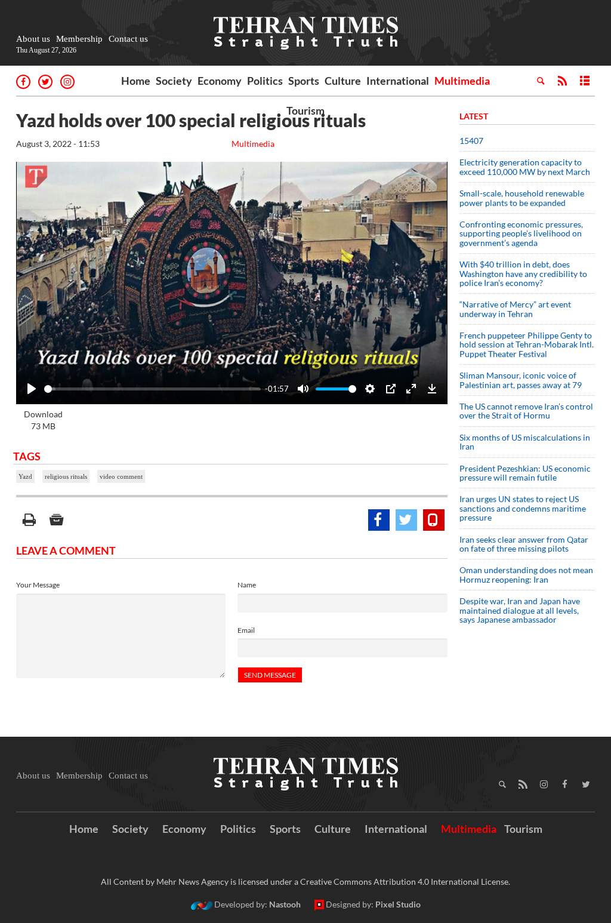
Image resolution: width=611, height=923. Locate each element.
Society (174, 80)
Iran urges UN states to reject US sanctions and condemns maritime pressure (522, 508)
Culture (343, 80)
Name (246, 584)
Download (43, 420)
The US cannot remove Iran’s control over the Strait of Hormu (526, 410)
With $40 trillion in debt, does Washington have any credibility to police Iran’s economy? (523, 273)
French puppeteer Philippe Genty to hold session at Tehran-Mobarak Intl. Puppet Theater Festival (526, 344)
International (397, 80)
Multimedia (462, 80)
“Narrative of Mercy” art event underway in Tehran (515, 308)
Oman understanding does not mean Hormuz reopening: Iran (526, 574)
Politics (265, 80)
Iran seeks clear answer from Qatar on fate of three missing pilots (523, 543)
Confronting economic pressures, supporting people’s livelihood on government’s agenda (521, 233)
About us (33, 39)
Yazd (25, 476)
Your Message (38, 584)
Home (135, 80)
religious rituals (66, 476)
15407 (471, 141)
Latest (473, 116)
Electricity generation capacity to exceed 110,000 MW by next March (524, 166)
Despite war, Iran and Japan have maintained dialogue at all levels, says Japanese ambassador (519, 610)
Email (246, 630)
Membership (79, 39)
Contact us (128, 39)
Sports (303, 80)
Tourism (305, 110)
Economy (220, 80)
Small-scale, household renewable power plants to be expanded (521, 197)
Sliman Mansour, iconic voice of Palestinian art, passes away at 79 (520, 379)
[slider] (152, 389)
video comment (121, 476)
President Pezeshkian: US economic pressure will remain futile (525, 472)
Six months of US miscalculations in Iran (524, 441)
